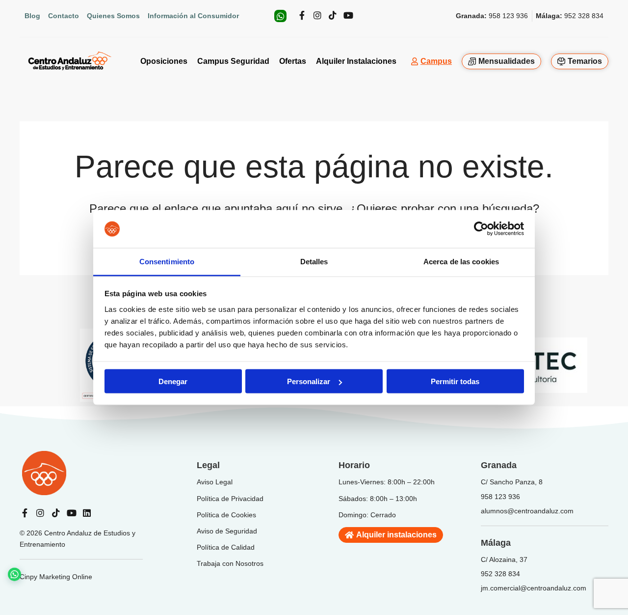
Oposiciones (163, 61)
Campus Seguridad (233, 61)
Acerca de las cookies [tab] (461, 261)
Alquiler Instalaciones (356, 61)
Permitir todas (455, 381)
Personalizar (308, 381)
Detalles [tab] (314, 261)
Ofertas (292, 61)
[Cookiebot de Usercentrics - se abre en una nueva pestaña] (481, 229)
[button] (25, 570)
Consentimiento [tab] (166, 261)
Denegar (172, 381)
